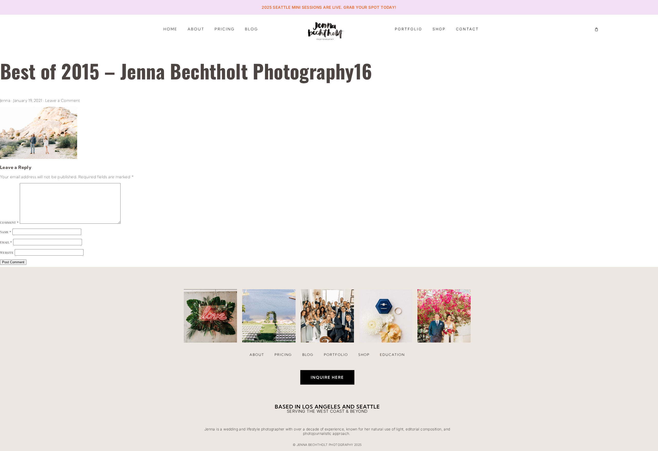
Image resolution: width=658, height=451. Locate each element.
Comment (9, 222)
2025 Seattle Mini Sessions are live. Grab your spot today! (329, 7)
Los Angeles (321, 406)
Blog (251, 29)
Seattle (368, 406)
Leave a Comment (62, 100)
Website (7, 252)
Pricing (225, 29)
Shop (439, 29)
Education (392, 355)
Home (170, 29)
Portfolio (408, 29)
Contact (467, 29)
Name (5, 232)
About (196, 29)
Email (6, 242)
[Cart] (596, 29)
